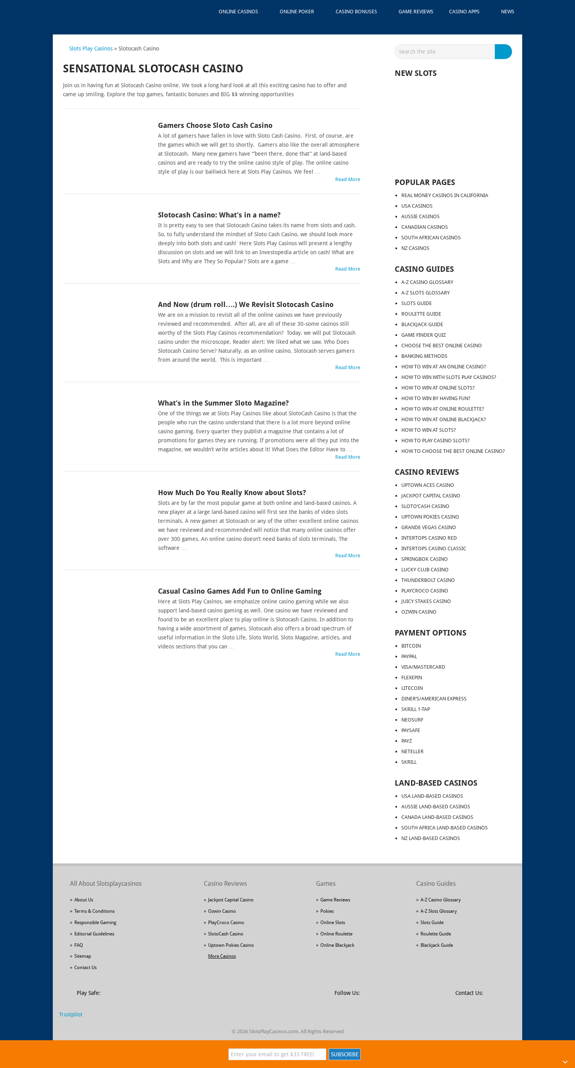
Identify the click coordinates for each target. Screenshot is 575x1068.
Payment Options (430, 632)
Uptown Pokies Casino (430, 517)
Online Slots (332, 922)
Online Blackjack (337, 945)
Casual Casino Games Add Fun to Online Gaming (240, 591)
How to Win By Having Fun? (436, 398)
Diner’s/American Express (434, 699)
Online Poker (297, 11)
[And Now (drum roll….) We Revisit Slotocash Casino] (106, 327)
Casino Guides (424, 269)
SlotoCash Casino (225, 934)
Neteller (412, 751)
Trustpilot (71, 1014)
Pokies (327, 911)
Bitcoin (411, 646)
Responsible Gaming (95, 922)
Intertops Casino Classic (433, 548)
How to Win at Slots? (428, 430)
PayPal (409, 656)
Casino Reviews (427, 472)
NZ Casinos (415, 248)
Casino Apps (464, 11)
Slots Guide (416, 303)
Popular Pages (425, 182)
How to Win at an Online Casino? (443, 367)
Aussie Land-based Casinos (435, 807)
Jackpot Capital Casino (430, 496)
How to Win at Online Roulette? (442, 409)
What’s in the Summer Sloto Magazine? (223, 403)
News (507, 11)
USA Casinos (417, 206)
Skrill (409, 762)
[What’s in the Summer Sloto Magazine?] (106, 426)
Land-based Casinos (436, 783)
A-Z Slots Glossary (425, 293)
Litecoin (412, 688)
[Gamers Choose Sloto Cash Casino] (106, 148)
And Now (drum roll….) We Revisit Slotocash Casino (246, 304)
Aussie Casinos (420, 216)
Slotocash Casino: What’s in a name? (219, 215)
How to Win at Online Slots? (438, 388)
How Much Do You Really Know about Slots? (232, 492)
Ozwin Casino (419, 612)
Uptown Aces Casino (427, 485)
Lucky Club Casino (425, 570)
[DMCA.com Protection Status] (166, 997)
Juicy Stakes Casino (426, 601)
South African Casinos (431, 238)
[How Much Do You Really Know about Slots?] (106, 515)
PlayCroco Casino (424, 591)
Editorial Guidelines (94, 934)
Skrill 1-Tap (415, 709)
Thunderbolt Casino (428, 580)
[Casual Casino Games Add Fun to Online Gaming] (106, 614)
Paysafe (410, 730)
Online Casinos (238, 11)
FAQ (78, 945)
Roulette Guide (421, 314)
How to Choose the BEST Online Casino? (453, 451)
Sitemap (82, 956)
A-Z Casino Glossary (427, 282)
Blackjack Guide (422, 324)
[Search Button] (504, 51)
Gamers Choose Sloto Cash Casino (215, 125)
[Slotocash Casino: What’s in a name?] (106, 237)
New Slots (416, 73)
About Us (83, 900)
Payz (406, 741)
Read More (347, 179)
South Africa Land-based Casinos (444, 828)
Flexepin (411, 677)
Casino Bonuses (356, 11)
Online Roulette (336, 934)
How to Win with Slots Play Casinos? (448, 377)
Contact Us (85, 967)
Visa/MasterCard (423, 667)
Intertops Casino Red (429, 538)
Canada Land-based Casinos (437, 817)
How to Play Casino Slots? (435, 440)
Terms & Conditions (94, 911)
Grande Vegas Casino (428, 527)
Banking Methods (424, 356)
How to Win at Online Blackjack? (443, 419)
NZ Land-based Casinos (430, 838)
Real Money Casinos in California (444, 195)
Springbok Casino (424, 559)
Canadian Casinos (424, 227)
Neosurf (412, 720)
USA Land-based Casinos (432, 796)
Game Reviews (416, 11)
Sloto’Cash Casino (425, 506)
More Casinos (222, 956)
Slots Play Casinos (91, 48)
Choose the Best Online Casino (441, 345)
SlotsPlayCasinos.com (273, 1031)
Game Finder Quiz (423, 335)
